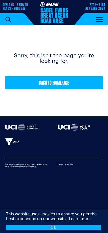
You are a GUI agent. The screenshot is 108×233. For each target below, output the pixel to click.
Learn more (80, 219)
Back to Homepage (54, 83)
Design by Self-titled (66, 165)
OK (53, 228)
